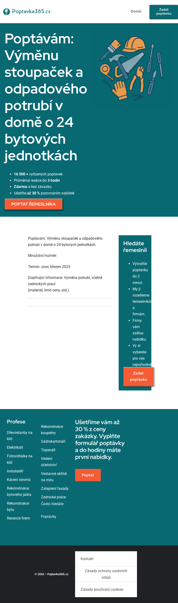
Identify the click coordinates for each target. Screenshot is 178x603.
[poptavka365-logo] (27, 7)
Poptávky (48, 516)
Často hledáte (52, 504)
